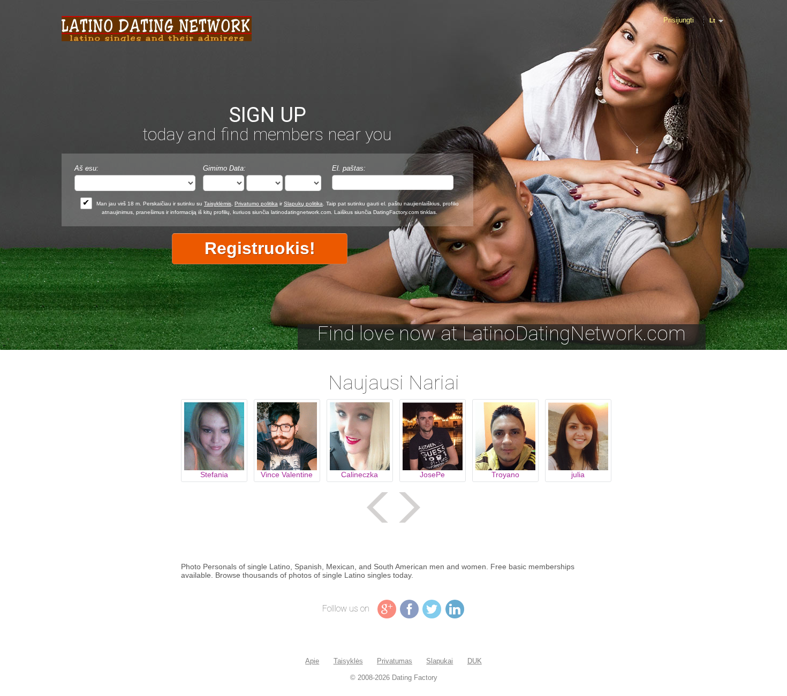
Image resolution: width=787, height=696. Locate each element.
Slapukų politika (303, 203)
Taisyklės (348, 661)
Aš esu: (86, 168)
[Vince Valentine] (287, 436)
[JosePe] (433, 436)
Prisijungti (678, 20)
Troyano (505, 474)
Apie (312, 661)
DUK (474, 661)
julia (578, 474)
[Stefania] (214, 436)
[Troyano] (505, 436)
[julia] (578, 436)
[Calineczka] (360, 436)
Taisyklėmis (217, 203)
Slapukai (439, 661)
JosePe (432, 474)
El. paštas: (349, 168)
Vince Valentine (287, 474)
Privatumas (394, 661)
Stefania (214, 474)
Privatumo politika (256, 203)
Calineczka (359, 474)
